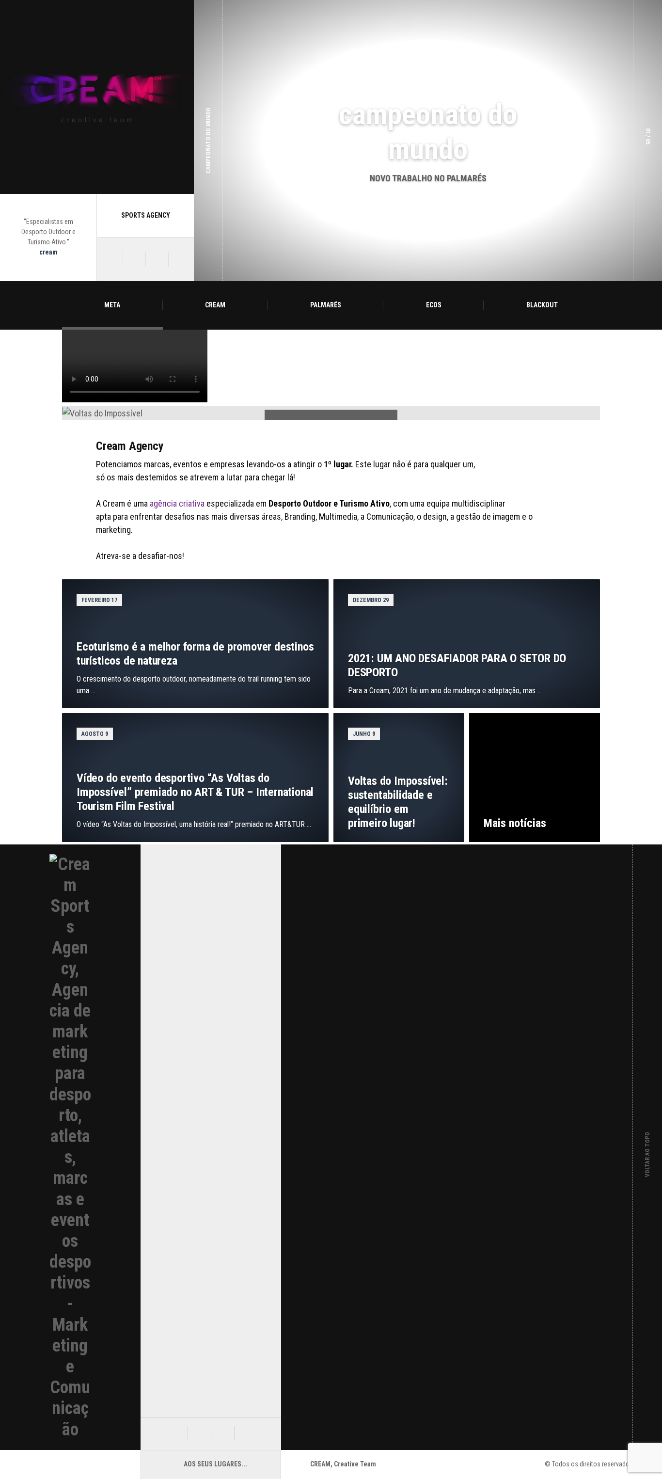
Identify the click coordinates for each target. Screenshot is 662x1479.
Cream (215, 305)
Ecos (433, 305)
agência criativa (177, 503)
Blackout (542, 305)
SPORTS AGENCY (145, 215)
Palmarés (325, 305)
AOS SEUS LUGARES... (215, 1464)
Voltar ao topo (647, 1146)
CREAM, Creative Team (343, 1464)
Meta (112, 305)
